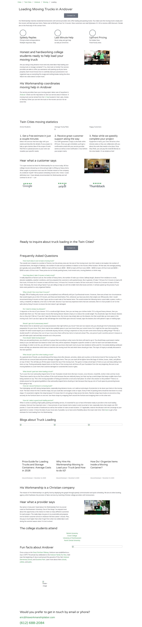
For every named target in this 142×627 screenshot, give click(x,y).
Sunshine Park (40, 559)
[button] (71, 261)
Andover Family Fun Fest (58, 555)
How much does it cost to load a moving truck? (38, 261)
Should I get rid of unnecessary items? (35, 323)
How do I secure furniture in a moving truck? (37, 386)
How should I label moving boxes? (34, 338)
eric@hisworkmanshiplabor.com (37, 617)
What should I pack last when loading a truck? (38, 371)
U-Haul (47, 97)
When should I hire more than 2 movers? (36, 292)
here (106, 410)
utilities (22, 562)
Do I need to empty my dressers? (34, 309)
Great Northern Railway (41, 552)
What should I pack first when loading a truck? (38, 355)
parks (30, 562)
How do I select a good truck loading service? (38, 400)
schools (63, 559)
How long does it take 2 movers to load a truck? (39, 275)
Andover (23, 95)
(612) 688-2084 (32, 623)
